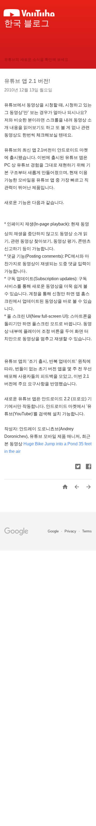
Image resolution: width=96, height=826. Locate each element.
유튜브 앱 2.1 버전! (27, 81)
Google (54, 531)
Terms (87, 531)
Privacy (71, 531)
